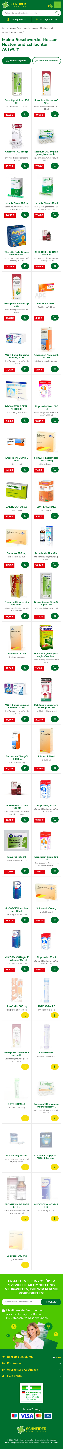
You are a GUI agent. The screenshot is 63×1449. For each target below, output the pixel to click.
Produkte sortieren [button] (48, 61)
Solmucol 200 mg (46, 908)
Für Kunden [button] (15, 1363)
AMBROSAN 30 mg (16, 507)
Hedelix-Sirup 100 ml (46, 203)
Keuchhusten (46, 1053)
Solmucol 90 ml (46, 756)
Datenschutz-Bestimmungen (29, 1318)
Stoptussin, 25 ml (46, 806)
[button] (16, 19)
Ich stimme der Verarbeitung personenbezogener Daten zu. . (27, 1314)
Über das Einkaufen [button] (20, 1357)
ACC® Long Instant (16, 1156)
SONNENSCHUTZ (46, 304)
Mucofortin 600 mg (17, 1006)
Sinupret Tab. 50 (16, 857)
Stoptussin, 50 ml (46, 957)
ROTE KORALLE (46, 1006)
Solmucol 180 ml (17, 654)
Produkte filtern (18, 61)
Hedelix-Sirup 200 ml (17, 203)
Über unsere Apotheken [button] (22, 1370)
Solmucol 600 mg (17, 1256)
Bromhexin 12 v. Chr (46, 553)
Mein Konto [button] (14, 1376)
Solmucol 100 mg (16, 553)
